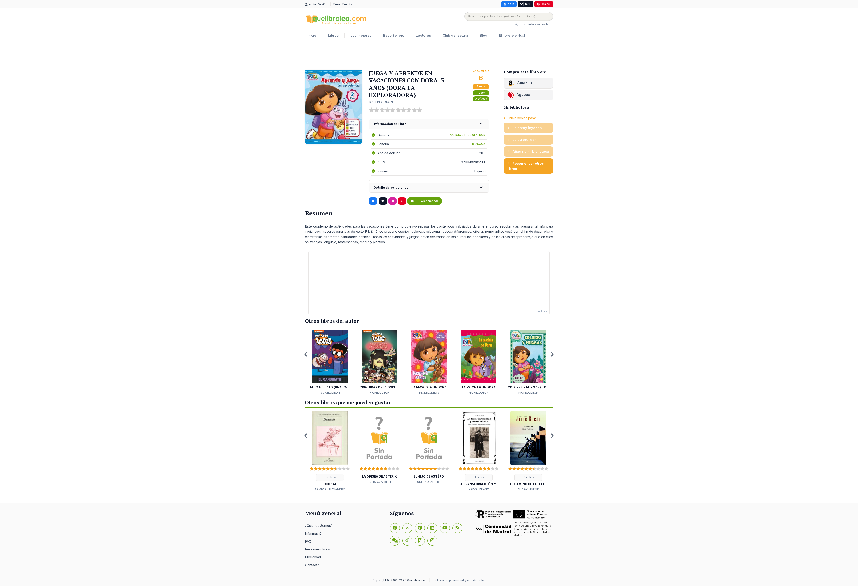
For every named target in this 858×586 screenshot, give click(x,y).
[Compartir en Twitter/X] (383, 201)
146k (528, 4)
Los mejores (361, 35)
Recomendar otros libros (525, 166)
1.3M (511, 4)
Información (314, 533)
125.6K (546, 4)
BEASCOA (478, 143)
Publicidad (313, 557)
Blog (483, 35)
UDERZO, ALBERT (379, 481)
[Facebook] (395, 528)
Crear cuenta (342, 4)
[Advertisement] (429, 56)
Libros (333, 35)
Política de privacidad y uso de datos (460, 580)
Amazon (524, 82)
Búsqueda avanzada (534, 24)
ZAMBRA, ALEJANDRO (330, 489)
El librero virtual (512, 35)
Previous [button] (306, 354)
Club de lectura (455, 35)
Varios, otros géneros (467, 135)
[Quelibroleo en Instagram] (392, 201)
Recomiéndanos (317, 549)
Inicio (311, 35)
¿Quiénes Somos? (319, 525)
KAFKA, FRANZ (479, 489)
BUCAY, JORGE (528, 489)
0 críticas (481, 98)
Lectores (423, 35)
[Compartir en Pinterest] (402, 201)
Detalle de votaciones (390, 187)
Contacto (312, 565)
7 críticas (330, 477)
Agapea (523, 94)
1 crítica (479, 477)
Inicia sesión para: (522, 118)
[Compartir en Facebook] (373, 201)
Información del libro (389, 124)
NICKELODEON (381, 101)
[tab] (429, 124)
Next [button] (552, 354)
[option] (330, 362)
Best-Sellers (393, 35)
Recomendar (429, 201)
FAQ (308, 541)
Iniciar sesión (318, 4)
